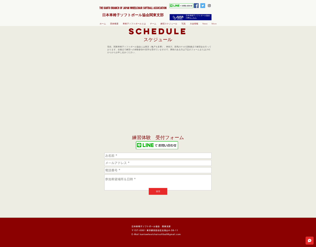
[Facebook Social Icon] (196, 5)
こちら (194, 18)
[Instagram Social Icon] (209, 5)
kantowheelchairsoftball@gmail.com (160, 234)
